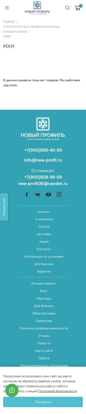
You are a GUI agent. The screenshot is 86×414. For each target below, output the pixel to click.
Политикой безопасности (57, 391)
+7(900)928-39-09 (43, 177)
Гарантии (44, 271)
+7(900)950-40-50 (43, 150)
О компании (44, 219)
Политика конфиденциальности (44, 328)
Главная (9, 21)
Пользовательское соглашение (44, 365)
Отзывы (44, 336)
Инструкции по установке (43, 256)
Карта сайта (44, 350)
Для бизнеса (43, 264)
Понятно (43, 401)
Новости (44, 343)
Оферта (44, 358)
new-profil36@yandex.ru (43, 183)
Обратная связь (44, 313)
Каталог (44, 211)
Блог (44, 291)
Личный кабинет (43, 283)
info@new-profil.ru (43, 160)
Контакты (44, 249)
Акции (44, 241)
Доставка (44, 234)
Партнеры (44, 298)
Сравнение (43, 321)
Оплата (43, 226)
